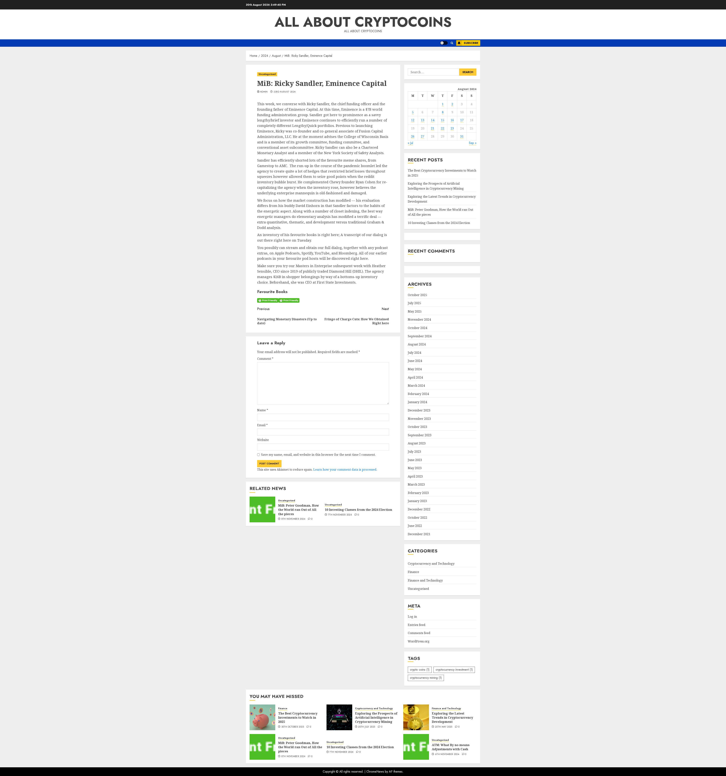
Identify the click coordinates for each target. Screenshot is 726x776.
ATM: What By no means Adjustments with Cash (450, 747)
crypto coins (420, 669)
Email (262, 425)
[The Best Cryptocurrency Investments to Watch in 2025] (262, 717)
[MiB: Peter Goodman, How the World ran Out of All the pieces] (262, 509)
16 (452, 120)
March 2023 (416, 484)
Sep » (472, 143)
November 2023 (419, 419)
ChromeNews (375, 771)
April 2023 (415, 476)
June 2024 (415, 361)
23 (452, 128)
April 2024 (415, 377)
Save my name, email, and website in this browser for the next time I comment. (318, 455)
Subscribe (471, 43)
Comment (265, 359)
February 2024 (418, 394)
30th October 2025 (292, 727)
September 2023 (419, 435)
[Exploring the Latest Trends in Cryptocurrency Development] (416, 717)
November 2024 (419, 319)
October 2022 (417, 518)
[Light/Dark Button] (444, 43)
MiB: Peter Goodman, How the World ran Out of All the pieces (298, 509)
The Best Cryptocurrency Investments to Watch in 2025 (297, 717)
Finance (413, 572)
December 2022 (419, 509)
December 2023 (419, 410)
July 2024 (414, 353)
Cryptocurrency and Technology (431, 563)
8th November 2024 (293, 519)
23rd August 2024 (285, 91)
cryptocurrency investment (454, 669)
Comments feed (419, 633)
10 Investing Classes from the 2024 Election (358, 510)
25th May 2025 (443, 727)
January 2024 (417, 402)
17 (462, 120)
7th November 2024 (340, 514)
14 (432, 120)
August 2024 (417, 344)
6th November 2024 (447, 754)
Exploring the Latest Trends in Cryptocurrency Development (452, 717)
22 (442, 128)
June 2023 (415, 460)
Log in (412, 616)
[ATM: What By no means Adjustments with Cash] (416, 747)
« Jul (410, 143)
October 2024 (417, 328)
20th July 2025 (366, 727)
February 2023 (418, 493)
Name (262, 410)
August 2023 (417, 443)
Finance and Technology (425, 580)
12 (412, 120)
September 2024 (419, 336)
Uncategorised (267, 74)
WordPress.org (419, 641)
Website (263, 440)
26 (412, 136)
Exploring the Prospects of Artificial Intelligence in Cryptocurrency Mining (376, 717)
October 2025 (417, 295)
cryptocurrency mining (426, 678)
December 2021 (419, 534)
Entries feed (416, 625)
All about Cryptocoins (363, 22)
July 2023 (414, 451)
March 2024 (416, 385)
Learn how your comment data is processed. (345, 469)
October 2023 (417, 427)
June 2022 (415, 526)
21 (432, 128)
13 (422, 120)
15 (442, 120)
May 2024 (415, 369)
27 (422, 136)
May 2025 (415, 311)
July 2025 (414, 303)
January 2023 (417, 501)
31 (462, 136)
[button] (452, 43)
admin (264, 91)
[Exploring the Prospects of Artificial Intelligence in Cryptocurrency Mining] (339, 717)
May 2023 (415, 468)
